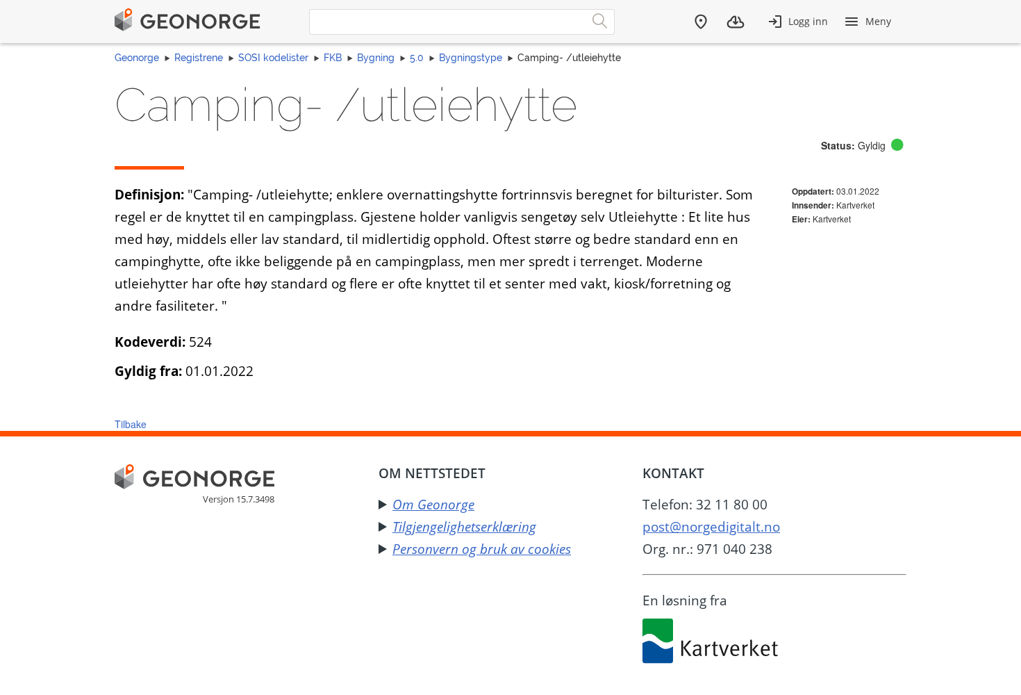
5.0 (417, 57)
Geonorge (137, 57)
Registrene (198, 57)
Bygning (376, 57)
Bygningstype (470, 57)
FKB (333, 57)
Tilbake (131, 424)
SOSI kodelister (273, 57)
